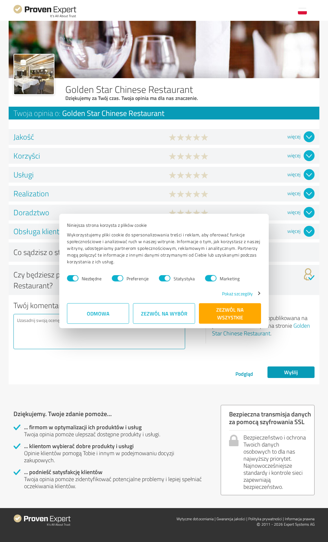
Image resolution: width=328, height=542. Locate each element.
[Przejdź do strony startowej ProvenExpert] (44, 16)
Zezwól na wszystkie (230, 313)
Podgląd (244, 373)
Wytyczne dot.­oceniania (195, 518)
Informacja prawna (300, 518)
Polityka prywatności (265, 518)
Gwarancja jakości (231, 518)
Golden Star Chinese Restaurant (261, 329)
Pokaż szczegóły (237, 293)
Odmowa (98, 313)
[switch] (117, 278)
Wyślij (291, 372)
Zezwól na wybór (164, 313)
